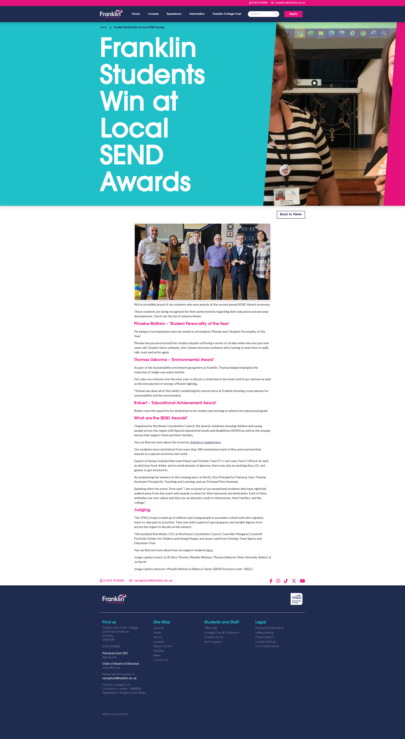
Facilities (158, 651)
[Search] (276, 14)
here (210, 550)
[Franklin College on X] (294, 581)
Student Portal (213, 637)
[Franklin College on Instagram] (278, 581)
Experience (174, 14)
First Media (122, 714)
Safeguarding (264, 633)
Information (197, 14)
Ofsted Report (264, 637)
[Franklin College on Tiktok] (286, 581)
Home (136, 14)
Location (159, 642)
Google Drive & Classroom (221, 633)
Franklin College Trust (227, 14)
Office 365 (210, 628)
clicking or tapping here (205, 442)
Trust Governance (267, 646)
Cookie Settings (265, 642)
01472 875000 (259, 3)
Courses (153, 14)
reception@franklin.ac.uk (120, 678)
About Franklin (163, 646)
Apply (157, 633)
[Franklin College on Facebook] (271, 581)
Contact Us (160, 660)
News (103, 27)
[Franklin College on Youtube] (302, 581)
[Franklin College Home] (111, 14)
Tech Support (213, 642)
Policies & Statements (269, 628)
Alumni (158, 637)
